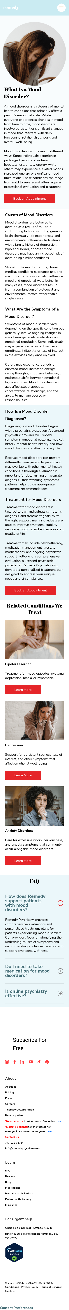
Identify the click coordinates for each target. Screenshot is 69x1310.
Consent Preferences (16, 1308)
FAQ (7, 1170)
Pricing (9, 1092)
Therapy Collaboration (19, 1109)
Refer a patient (14, 1115)
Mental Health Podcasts (20, 1193)
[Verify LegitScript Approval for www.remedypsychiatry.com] (14, 1264)
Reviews (10, 1176)
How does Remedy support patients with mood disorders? (25, 903)
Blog (8, 1182)
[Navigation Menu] (61, 8)
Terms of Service (50, 1287)
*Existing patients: (16, 1127)
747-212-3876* (14, 1142)
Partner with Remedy (18, 1199)
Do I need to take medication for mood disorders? (27, 971)
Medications (12, 1188)
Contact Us (12, 1137)
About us (10, 1087)
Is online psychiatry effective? (26, 993)
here (58, 1121)
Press (8, 1098)
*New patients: (14, 1121)
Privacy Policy (29, 1287)
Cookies (10, 1291)
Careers (10, 1104)
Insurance (11, 1205)
